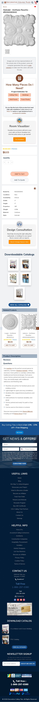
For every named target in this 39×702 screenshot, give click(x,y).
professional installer (19, 113)
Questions (7, 363)
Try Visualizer (19, 139)
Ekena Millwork (28, 411)
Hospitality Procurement (19, 542)
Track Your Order (19, 496)
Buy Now (19, 432)
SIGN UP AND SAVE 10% (28, 663)
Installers (19, 545)
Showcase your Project (19, 487)
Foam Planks (25, 99)
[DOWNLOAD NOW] (16, 676)
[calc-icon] (19, 78)
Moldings (25, 95)
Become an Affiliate (19, 493)
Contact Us (19, 515)
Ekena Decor (18, 413)
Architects (19, 536)
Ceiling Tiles (13, 95)
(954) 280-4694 (20, 593)
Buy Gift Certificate (19, 506)
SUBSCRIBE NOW (19, 463)
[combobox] (22, 449)
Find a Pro (19, 530)
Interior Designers (19, 548)
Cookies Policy (19, 561)
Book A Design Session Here (19, 242)
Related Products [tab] (10, 310)
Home (19, 478)
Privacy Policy (9, 458)
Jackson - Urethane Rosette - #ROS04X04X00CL (29, 335)
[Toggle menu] (2, 2)
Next (37, 328)
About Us (19, 512)
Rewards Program (19, 503)
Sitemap (19, 518)
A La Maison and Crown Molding (21, 629)
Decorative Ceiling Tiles (15, 699)
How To (9, 111)
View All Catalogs (18, 305)
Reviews (7, 360)
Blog (19, 481)
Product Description (12, 356)
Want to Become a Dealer (19, 490)
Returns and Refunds (19, 500)
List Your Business (19, 551)
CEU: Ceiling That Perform (19, 509)
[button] (28, 6)
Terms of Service (17, 458)
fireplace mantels (21, 370)
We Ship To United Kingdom (19, 484)
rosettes (9, 368)
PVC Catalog (15, 639)
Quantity (6, 158)
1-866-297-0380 (20, 587)
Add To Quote (19, 180)
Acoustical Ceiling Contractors (19, 533)
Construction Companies (19, 539)
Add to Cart (10, 345)
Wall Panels (14, 99)
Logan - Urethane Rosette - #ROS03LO (10, 335)
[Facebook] (35, 188)
